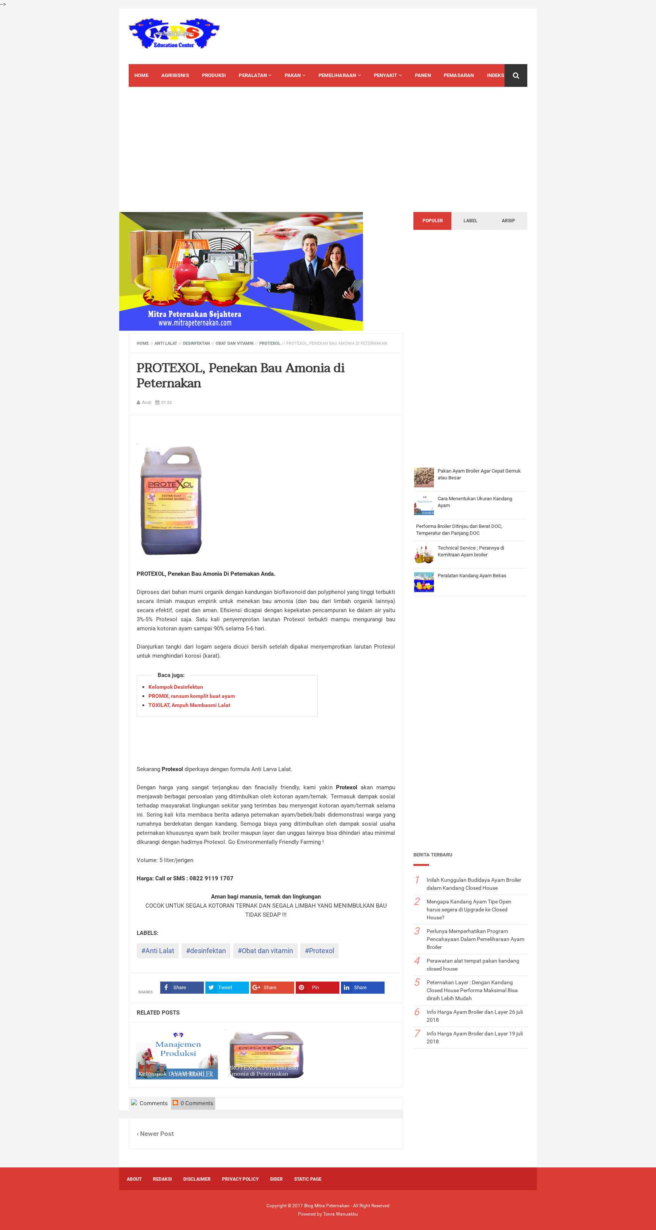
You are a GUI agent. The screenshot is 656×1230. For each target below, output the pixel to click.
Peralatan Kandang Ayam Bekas (472, 575)
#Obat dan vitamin (265, 951)
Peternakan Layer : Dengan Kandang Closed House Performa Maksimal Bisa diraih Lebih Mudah (472, 990)
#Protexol (319, 951)
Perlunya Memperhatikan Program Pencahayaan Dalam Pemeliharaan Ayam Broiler (475, 939)
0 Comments (196, 1103)
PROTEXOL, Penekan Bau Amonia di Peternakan (241, 375)
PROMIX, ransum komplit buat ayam (191, 696)
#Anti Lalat (157, 951)
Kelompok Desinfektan (175, 687)
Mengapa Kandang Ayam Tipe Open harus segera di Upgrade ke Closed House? (469, 910)
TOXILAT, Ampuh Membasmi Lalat (189, 705)
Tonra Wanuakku (340, 1214)
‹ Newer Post (155, 1133)
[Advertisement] (398, 35)
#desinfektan (206, 951)
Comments (153, 1103)
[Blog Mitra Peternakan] (174, 33)
